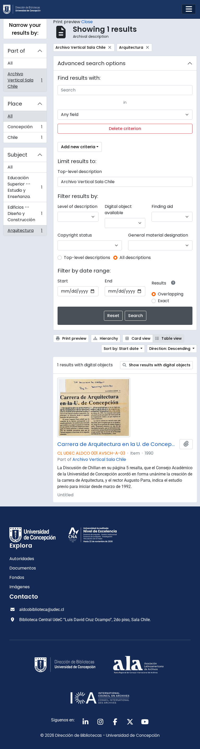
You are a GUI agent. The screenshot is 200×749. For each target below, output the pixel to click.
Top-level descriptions (87, 258)
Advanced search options (92, 63)
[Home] (24, 9)
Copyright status (75, 235)
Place (15, 103)
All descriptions (135, 258)
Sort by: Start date (122, 348)
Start (63, 281)
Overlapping (170, 294)
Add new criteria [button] (78, 147)
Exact (163, 301)
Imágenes (19, 587)
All (10, 63)
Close (87, 22)
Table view (171, 338)
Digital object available (118, 209)
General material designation (158, 235)
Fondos (16, 577)
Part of (16, 50)
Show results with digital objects (159, 365)
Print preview (73, 338)
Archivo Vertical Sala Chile (24, 80)
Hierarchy (108, 338)
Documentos (22, 568)
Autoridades (21, 559)
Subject (17, 154)
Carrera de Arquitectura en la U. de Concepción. (117, 444)
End (108, 281)
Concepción (24, 128)
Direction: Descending (170, 348)
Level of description (77, 206)
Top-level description (80, 172)
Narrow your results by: (25, 28)
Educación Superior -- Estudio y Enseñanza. (24, 187)
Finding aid (162, 206)
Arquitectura (24, 231)
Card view (140, 338)
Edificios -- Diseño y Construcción (24, 213)
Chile (24, 138)
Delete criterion (125, 129)
